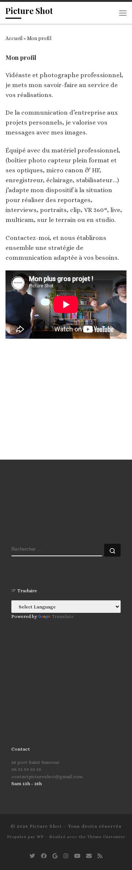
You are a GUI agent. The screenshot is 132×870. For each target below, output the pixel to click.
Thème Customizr (106, 836)
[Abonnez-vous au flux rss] (100, 856)
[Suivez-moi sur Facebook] (44, 856)
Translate (63, 616)
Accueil (14, 38)
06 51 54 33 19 (26, 769)
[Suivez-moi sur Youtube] (77, 856)
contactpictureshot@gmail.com (46, 776)
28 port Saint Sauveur (35, 762)
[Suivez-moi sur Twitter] (32, 856)
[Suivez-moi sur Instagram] (65, 856)
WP (40, 836)
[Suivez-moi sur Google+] (55, 856)
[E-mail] (89, 856)
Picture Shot (46, 826)
